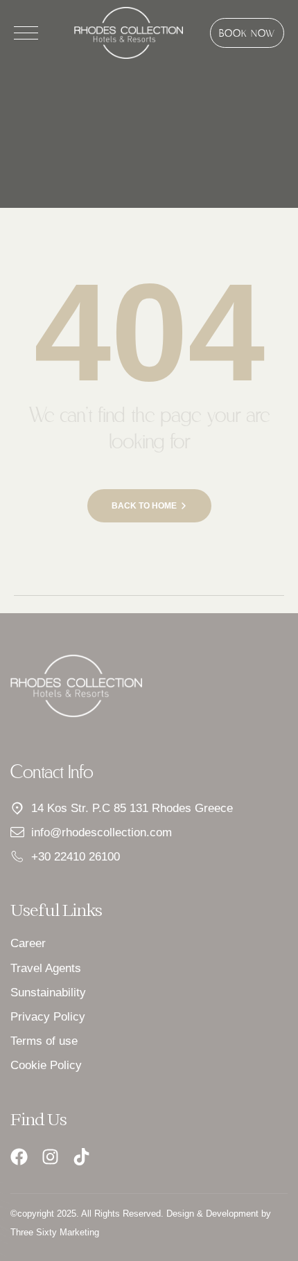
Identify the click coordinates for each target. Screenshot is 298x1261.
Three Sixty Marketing (54, 1232)
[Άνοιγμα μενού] (26, 33)
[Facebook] (19, 1156)
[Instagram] (50, 1156)
